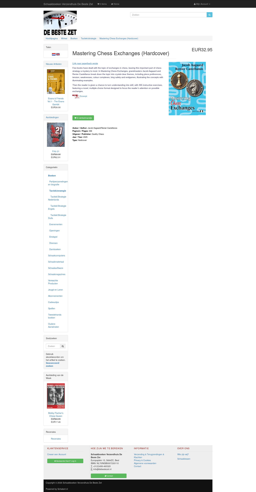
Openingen (54, 230)
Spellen (51, 308)
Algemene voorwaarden (145, 463)
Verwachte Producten (53, 282)
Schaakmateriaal (56, 261)
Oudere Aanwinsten (53, 325)
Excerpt (83, 96)
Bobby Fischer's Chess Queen (55, 414)
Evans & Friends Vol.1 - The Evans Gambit (56, 101)
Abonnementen (55, 295)
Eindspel (52, 236)
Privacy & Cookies (142, 460)
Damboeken (54, 249)
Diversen (53, 242)
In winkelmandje (84, 117)
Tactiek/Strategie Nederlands (57, 198)
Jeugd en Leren (55, 289)
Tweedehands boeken (54, 316)
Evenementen (55, 224)
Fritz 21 (55, 151)
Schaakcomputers (56, 255)
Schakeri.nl (62, 488)
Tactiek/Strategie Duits (57, 216)
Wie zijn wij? (183, 454)
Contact (137, 466)
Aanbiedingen (52, 117)
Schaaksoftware (55, 267)
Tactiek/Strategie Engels (57, 207)
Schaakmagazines (56, 274)
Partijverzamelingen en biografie (57, 183)
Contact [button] (109, 475)
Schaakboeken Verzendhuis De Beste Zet (68, 4)
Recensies (56, 438)
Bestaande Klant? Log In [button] (66, 461)
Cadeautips (53, 302)
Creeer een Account (56, 454)
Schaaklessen (183, 458)
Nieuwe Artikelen (54, 63)
